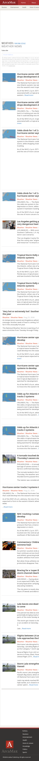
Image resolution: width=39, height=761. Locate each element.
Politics (25, 749)
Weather (20, 80)
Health (24, 7)
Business (4, 7)
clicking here (12, 65)
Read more (28, 95)
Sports (25, 752)
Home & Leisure (28, 743)
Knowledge (26, 746)
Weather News (31, 80)
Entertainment (14, 7)
